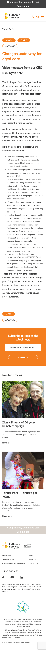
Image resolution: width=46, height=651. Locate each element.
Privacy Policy (6, 637)
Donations (6, 555)
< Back (9, 40)
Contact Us (33, 563)
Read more (7, 443)
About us (32, 559)
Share (24, 40)
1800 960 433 (10, 571)
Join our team (8, 559)
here (20, 73)
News (31, 555)
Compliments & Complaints (13, 563)
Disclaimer (17, 637)
